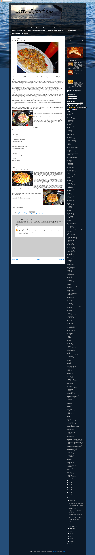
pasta (69, 320)
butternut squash (71, 151)
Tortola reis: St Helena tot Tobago (74, 443)
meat (69, 280)
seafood (69, 374)
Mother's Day (70, 291)
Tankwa (69, 425)
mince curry (70, 288)
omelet (69, 307)
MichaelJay (55, 551)
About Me (20, 27)
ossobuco (70, 310)
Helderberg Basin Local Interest (20, 33)
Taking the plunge (71, 420)
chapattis (70, 163)
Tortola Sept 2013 (39, 213)
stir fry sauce (55, 221)
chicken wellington (71, 171)
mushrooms (70, 297)
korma (69, 260)
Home (13, 27)
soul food (70, 389)
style (69, 416)
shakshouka (70, 382)
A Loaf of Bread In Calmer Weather (75, 514)
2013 (70, 497)
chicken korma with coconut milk (74, 168)
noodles (28, 213)
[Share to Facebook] (33, 212)
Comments (71, 98)
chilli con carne (71, 174)
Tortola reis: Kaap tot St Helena (74, 440)
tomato (69, 433)
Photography (70, 331)
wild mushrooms (71, 465)
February (71, 539)
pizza (69, 336)
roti (68, 362)
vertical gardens (71, 463)
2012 (70, 543)
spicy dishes (70, 400)
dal (68, 191)
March (71, 538)
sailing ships (70, 367)
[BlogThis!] (30, 212)
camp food (70, 156)
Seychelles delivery (72, 380)
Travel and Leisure (71, 30)
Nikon (69, 301)
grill (69, 241)
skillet (69, 384)
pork (69, 337)
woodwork (70, 466)
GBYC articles (71, 234)
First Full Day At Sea (73, 526)
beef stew (70, 130)
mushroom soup (71, 296)
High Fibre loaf (71, 247)
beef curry (70, 127)
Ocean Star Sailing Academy (73, 306)
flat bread (70, 216)
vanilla (69, 459)
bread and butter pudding (72, 147)
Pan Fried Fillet (71, 317)
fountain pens (70, 224)
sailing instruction (71, 366)
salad (69, 369)
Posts (70, 96)
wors (69, 469)
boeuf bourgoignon (71, 140)
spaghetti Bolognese (72, 396)
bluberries (70, 133)
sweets (69, 419)
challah (69, 161)
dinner (69, 194)
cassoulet (70, 160)
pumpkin (69, 344)
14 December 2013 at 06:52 (33, 229)
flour (69, 219)
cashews (70, 158)
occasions (70, 304)
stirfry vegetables (71, 415)
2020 (70, 485)
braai (69, 144)
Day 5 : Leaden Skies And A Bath (75, 517)
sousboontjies (70, 393)
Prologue (70, 341)
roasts (69, 360)
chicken (69, 164)
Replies (18, 226)
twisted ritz (70, 455)
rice (69, 353)
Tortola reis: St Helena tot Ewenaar (74, 442)
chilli (69, 173)
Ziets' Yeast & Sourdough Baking (36, 30)
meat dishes (70, 281)
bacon (69, 115)
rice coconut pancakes (72, 354)
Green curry (70, 240)
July (70, 531)
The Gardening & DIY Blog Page (55, 30)
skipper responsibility (72, 387)
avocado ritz (70, 114)
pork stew (70, 339)
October (71, 502)
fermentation (70, 209)
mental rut (70, 284)
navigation (70, 300)
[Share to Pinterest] (34, 212)
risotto (69, 359)
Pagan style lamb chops (72, 314)
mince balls (70, 287)
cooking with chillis (71, 184)
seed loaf (70, 377)
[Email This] (29, 212)
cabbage (69, 154)
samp (69, 370)
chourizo (69, 176)
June (71, 533)
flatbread (69, 217)
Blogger (63, 551)
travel (44, 213)
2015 (70, 494)
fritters (69, 231)
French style (70, 227)
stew (69, 406)
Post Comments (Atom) (21, 262)
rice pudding (70, 357)
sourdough (70, 392)
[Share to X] (32, 212)
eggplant (69, 201)
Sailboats (64, 27)
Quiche (69, 349)
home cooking (70, 248)
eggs (69, 203)
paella (69, 313)
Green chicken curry (72, 238)
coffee (69, 180)
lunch (69, 273)
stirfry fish (70, 412)
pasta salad (70, 323)
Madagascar (70, 274)
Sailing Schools (55, 27)
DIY (69, 197)
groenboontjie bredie (72, 243)
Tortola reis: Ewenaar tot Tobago (74, 439)
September (72, 528)
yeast (69, 475)
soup (69, 390)
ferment (69, 207)
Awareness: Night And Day (74, 516)
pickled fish (70, 333)
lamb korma (70, 264)
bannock (69, 121)
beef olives (70, 128)
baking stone (70, 120)
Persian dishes (71, 327)
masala (69, 276)
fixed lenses (70, 214)
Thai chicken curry (71, 427)
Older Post (61, 259)
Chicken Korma (71, 167)
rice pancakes (70, 356)
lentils (69, 271)
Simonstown (70, 383)
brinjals (69, 150)
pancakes (70, 319)
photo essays (70, 330)
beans (69, 123)
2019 (70, 487)
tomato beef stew (71, 435)
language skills (71, 267)
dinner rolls (70, 196)
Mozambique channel (72, 293)
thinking (69, 430)
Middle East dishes (71, 286)
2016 (70, 492)
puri (69, 346)
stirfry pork (70, 413)
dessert (69, 193)
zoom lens (70, 478)
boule (69, 143)
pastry (69, 324)
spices (69, 399)
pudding (69, 343)
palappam (70, 316)
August (71, 530)
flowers (69, 220)
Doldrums (70, 199)
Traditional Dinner (72, 512)
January (71, 541)
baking (69, 117)
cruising (20, 213)
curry (69, 190)
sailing (32, 213)
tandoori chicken (71, 423)
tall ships (70, 422)
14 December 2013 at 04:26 (26, 219)
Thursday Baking (72, 506)
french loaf (70, 226)
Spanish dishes (71, 397)
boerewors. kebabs (71, 138)
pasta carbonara (71, 321)
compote (69, 181)
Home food (24, 213)
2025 (70, 482)
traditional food (71, 450)
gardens (69, 233)
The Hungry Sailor (22, 229)
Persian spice (70, 329)
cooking (69, 183)
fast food (70, 206)
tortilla (69, 437)
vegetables (70, 462)
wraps (69, 470)
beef (69, 124)
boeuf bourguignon (71, 141)
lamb (69, 261)
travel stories (48, 213)
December (72, 498)
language (70, 265)
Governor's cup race (72, 237)
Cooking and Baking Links (18, 30)
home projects (71, 251)
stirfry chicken (71, 410)
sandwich (70, 372)
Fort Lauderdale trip (71, 223)
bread (69, 146)
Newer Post (15, 259)
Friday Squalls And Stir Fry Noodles (76, 505)
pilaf (69, 334)
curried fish (70, 189)
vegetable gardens (71, 460)
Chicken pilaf (70, 170)
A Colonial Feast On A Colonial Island (76, 503)
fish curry (70, 211)
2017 (70, 490)
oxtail (69, 311)
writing (69, 472)
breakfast (70, 148)
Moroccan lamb (71, 290)
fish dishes (70, 213)
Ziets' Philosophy (71, 476)
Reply (17, 224)
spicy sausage (71, 402)
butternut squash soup (72, 153)
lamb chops (70, 263)
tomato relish (70, 436)
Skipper (69, 386)
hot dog (69, 253)
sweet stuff (70, 417)
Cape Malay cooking (72, 157)
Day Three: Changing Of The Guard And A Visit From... (76, 522)
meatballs (70, 283)
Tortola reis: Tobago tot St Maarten (74, 446)
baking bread (70, 118)
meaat (69, 278)
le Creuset (70, 268)
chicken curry (70, 166)
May (70, 535)
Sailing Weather (44, 27)
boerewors (70, 137)
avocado (69, 113)
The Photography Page (31, 27)
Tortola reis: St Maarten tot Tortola (74, 445)
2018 (70, 489)
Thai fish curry (71, 429)
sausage (69, 373)
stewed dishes (71, 407)
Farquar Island (71, 204)
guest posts (70, 244)
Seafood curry (70, 376)
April (71, 536)
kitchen (69, 258)
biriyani (69, 131)
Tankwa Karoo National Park (73, 426)
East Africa (70, 200)
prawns (69, 340)
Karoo (69, 257)
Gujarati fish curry (71, 245)
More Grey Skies (72, 508)
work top (69, 468)
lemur (69, 270)
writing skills (70, 473)
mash (69, 277)
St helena (70, 403)
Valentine (70, 456)
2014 (70, 495)
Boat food (17, 213)
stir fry (34, 213)
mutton (69, 298)
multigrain (70, 294)
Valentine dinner (71, 458)
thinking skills (70, 432)
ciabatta (69, 177)
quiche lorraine (71, 350)
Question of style (71, 347)
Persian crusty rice (71, 326)
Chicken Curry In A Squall (74, 519)
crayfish (69, 186)
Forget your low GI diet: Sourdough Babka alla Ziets (78, 71)
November (72, 500)
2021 (70, 484)
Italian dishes (70, 254)
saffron (69, 363)
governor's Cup (71, 235)
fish (69, 210)
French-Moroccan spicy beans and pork (75, 229)
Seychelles (70, 379)
